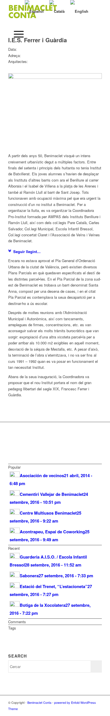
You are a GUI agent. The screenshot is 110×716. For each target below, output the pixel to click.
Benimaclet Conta (39, 702)
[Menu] (16, 34)
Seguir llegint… (27, 251)
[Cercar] (13, 11)
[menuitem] (13, 11)
